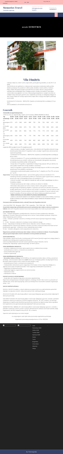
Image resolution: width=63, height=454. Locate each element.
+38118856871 (53, 9)
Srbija (34, 348)
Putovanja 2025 (36, 328)
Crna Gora (35, 344)
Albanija (34, 346)
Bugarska (35, 341)
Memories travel (12, 7)
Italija (34, 337)
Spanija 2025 (36, 334)
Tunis (34, 339)
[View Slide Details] (31, 55)
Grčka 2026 (35, 330)
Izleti (33, 325)
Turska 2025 (35, 332)
